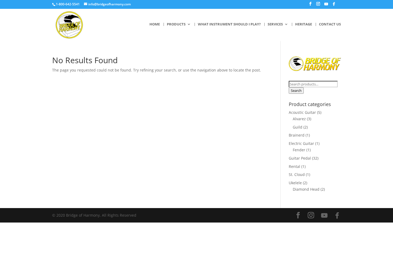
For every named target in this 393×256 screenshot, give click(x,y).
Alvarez (299, 118)
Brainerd (297, 135)
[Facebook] (334, 5)
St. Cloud (297, 174)
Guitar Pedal (300, 158)
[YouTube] (326, 5)
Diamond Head (306, 189)
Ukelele (295, 182)
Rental (294, 166)
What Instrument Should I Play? (229, 24)
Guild (297, 127)
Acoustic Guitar (302, 112)
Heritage (303, 24)
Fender (299, 149)
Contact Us (330, 24)
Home (154, 24)
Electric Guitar (301, 143)
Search (296, 90)
